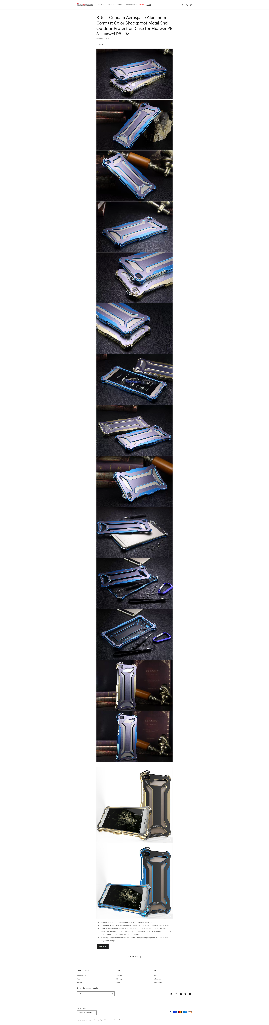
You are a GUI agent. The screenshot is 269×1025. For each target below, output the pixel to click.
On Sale (79, 982)
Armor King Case (87, 1020)
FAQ (155, 975)
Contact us (158, 982)
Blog (78, 979)
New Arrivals (81, 975)
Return (117, 982)
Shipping (118, 979)
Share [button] (101, 44)
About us (157, 979)
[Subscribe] (112, 993)
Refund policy (98, 1020)
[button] (100, 4)
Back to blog (135, 956)
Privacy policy (108, 1020)
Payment (118, 975)
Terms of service (119, 1020)
